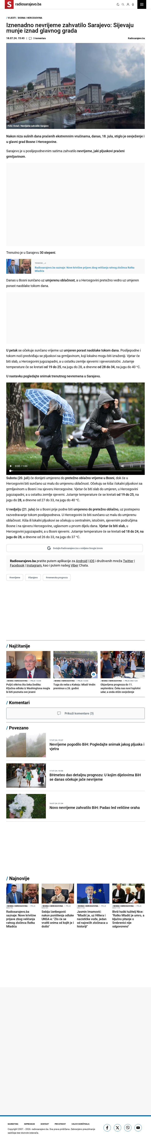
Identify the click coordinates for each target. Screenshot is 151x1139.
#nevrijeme (14, 577)
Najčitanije (19, 646)
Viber (74, 565)
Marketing (13, 1124)
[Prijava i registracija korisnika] (128, 4)
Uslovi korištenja (80, 1124)
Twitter (128, 561)
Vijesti (12, 17)
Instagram (34, 565)
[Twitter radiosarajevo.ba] (117, 1127)
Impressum (29, 1124)
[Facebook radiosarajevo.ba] (107, 1127)
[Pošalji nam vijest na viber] (127, 1127)
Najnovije (19, 878)
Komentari (19, 702)
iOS (91, 561)
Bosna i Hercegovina (30, 17)
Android (81, 561)
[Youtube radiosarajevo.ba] (138, 1127)
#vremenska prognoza (57, 577)
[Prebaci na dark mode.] (118, 4)
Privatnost (60, 1124)
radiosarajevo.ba (40, 1129)
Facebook (17, 565)
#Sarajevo (33, 577)
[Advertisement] (75, 204)
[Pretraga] (123, 4)
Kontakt (45, 1124)
